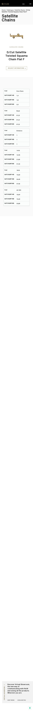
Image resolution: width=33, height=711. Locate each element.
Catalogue (10, 10)
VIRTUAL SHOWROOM (4, 693)
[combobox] (24, 4)
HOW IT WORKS (11, 700)
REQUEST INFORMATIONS (16, 68)
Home (4, 10)
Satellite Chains (20, 10)
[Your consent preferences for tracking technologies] (30, 708)
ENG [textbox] (23, 4)
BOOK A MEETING (22, 700)
